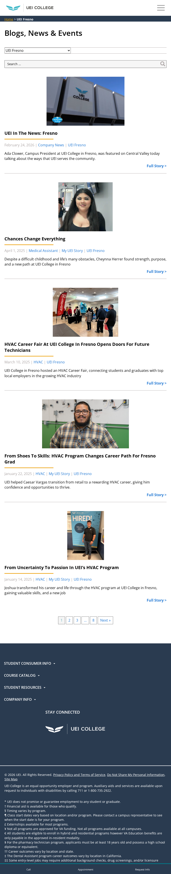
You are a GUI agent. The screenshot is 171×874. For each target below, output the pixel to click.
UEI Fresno (77, 145)
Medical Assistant (43, 250)
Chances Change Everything (34, 239)
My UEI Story (72, 250)
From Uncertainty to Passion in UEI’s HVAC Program (61, 567)
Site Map (11, 779)
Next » (105, 620)
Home (8, 19)
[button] (28, 869)
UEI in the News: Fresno (30, 133)
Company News (51, 145)
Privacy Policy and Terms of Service (79, 775)
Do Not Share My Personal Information (136, 775)
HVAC (38, 362)
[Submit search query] (163, 64)
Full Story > (157, 165)
